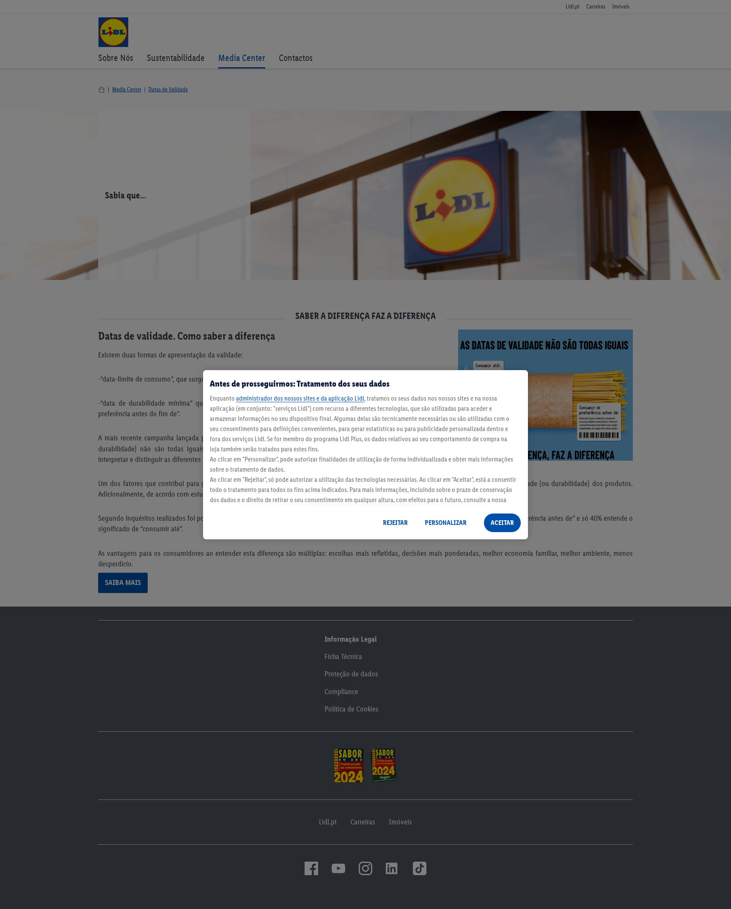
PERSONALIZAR (446, 523)
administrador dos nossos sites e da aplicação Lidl (300, 398)
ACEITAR (502, 523)
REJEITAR (395, 523)
